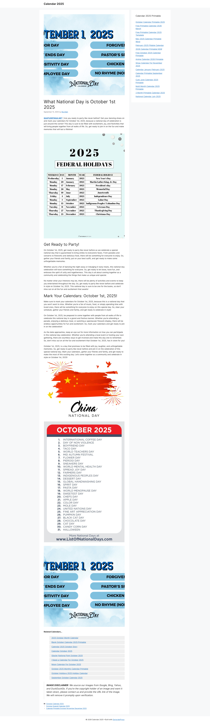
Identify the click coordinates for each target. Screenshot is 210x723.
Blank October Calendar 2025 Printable (69, 642)
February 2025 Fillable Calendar (150, 45)
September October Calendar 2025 (67, 678)
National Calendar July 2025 (148, 96)
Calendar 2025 (54, 3)
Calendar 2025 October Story (64, 647)
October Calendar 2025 (55, 704)
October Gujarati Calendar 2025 (58, 706)
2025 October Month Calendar (65, 638)
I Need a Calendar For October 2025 (67, 660)
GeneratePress (118, 720)
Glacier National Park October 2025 (67, 656)
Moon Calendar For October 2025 (66, 664)
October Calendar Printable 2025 (150, 22)
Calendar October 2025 (62, 651)
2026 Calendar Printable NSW (149, 49)
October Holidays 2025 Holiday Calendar (70, 673)
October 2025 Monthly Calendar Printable (70, 669)
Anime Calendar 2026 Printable (149, 59)
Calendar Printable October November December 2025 (66, 708)
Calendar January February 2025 (150, 69)
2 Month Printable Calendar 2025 (150, 93)
